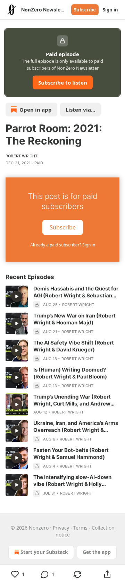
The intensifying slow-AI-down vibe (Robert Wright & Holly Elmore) (72, 481)
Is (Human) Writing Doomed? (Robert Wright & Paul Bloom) (70, 373)
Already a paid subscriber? (62, 245)
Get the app (97, 552)
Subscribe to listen (62, 82)
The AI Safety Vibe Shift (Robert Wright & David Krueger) (73, 346)
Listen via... (80, 109)
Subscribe (85, 10)
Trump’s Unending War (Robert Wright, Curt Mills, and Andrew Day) (72, 400)
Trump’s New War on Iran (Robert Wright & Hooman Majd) (74, 319)
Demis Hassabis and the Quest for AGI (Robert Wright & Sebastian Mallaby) (75, 292)
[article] (62, 296)
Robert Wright (22, 156)
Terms (80, 527)
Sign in (110, 10)
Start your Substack (44, 552)
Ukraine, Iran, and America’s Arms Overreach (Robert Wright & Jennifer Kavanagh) (75, 427)
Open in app (35, 109)
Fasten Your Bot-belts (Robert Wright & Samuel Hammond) (71, 453)
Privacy (61, 527)
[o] (16, 296)
